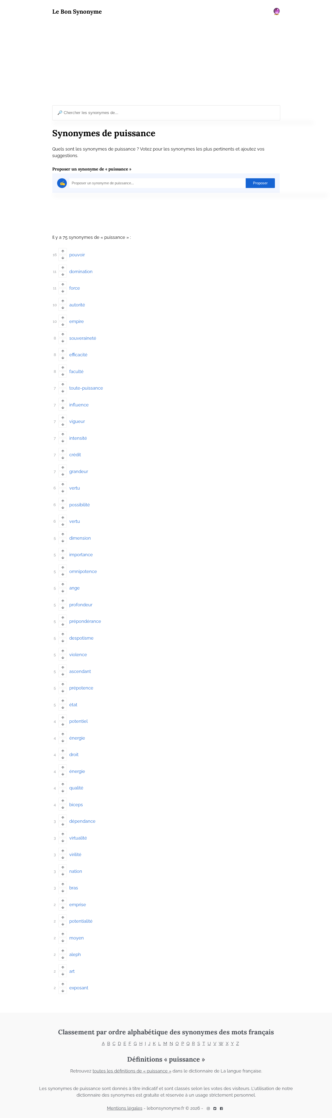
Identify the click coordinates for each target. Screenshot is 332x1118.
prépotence (81, 687)
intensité (78, 438)
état (73, 704)
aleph (75, 954)
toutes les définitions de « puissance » (132, 1070)
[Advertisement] (166, 61)
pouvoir (77, 254)
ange (74, 587)
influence (79, 404)
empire (76, 321)
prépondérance (85, 621)
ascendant (80, 671)
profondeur (80, 604)
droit (74, 754)
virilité (75, 854)
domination (81, 271)
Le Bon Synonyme (77, 11)
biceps (76, 804)
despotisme (81, 638)
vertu (74, 488)
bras (73, 887)
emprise (77, 904)
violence (78, 654)
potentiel (78, 721)
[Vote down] (62, 258)
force (74, 288)
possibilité (79, 504)
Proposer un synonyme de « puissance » (91, 169)
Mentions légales (124, 1108)
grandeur (78, 471)
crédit (75, 454)
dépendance (82, 821)
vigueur (77, 421)
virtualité (78, 838)
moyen (76, 937)
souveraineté (82, 338)
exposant (78, 987)
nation (75, 871)
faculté (76, 371)
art (72, 971)
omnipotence (83, 571)
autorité (77, 304)
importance (81, 554)
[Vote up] (62, 251)
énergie (77, 738)
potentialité (81, 921)
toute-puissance (86, 388)
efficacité (78, 354)
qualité (76, 787)
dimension (80, 538)
